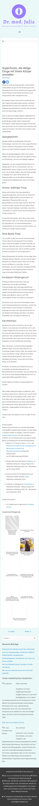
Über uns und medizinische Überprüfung (16, 776)
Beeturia (30, 461)
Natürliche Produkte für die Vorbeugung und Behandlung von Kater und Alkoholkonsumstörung (21, 448)
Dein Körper (6, 78)
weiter (28, 631)
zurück (11, 631)
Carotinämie (28, 484)
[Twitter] (7, 82)
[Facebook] (4, 82)
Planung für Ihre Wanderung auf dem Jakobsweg (18, 649)
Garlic (27, 476)
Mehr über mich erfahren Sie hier (13, 722)
